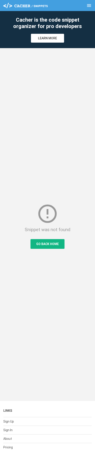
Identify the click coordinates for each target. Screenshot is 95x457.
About (7, 439)
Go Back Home (47, 244)
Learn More (47, 38)
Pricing (8, 447)
